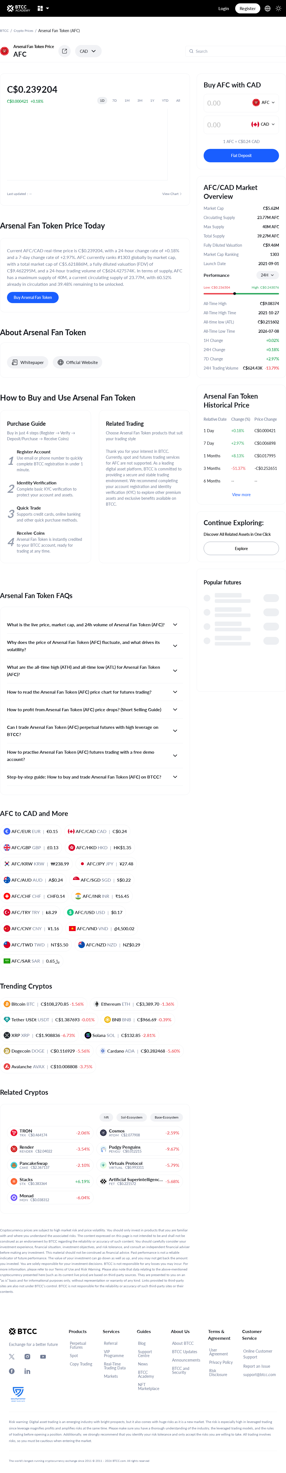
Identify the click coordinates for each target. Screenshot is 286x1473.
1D (102, 100)
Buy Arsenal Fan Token (33, 297)
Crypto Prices (23, 30)
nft (106, 1117)
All (178, 100)
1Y (152, 100)
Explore (241, 548)
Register (248, 8)
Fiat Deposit (241, 155)
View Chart (170, 194)
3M (139, 100)
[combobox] (267, 275)
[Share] (64, 51)
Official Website (82, 362)
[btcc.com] (18, 8)
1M (127, 100)
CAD (84, 51)
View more (241, 494)
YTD (165, 100)
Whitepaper (32, 362)
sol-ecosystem (131, 1117)
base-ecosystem (166, 1117)
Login (223, 8)
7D (114, 100)
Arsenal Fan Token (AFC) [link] (59, 30)
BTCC (4, 30)
